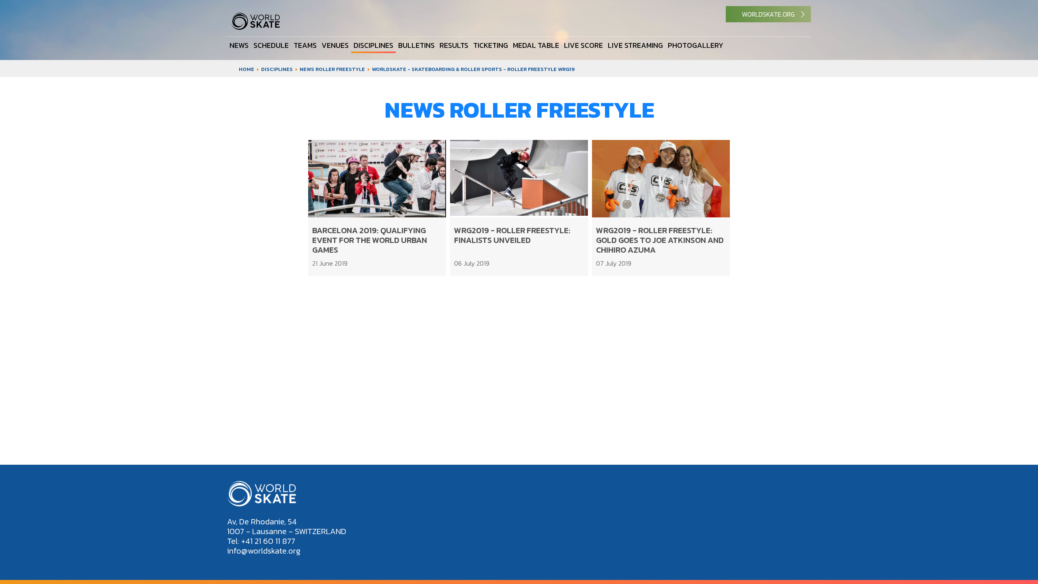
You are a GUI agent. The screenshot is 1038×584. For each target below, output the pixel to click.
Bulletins (416, 45)
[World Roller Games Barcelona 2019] (255, 27)
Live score (583, 45)
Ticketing (490, 45)
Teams (305, 45)
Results (454, 45)
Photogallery (695, 45)
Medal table (536, 45)
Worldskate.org (768, 14)
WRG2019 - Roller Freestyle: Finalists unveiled (512, 235)
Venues (335, 45)
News (239, 45)
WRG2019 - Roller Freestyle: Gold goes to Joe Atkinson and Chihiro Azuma (660, 240)
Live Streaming (635, 45)
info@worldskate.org (263, 551)
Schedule (271, 45)
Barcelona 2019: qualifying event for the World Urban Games (369, 240)
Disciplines (373, 45)
